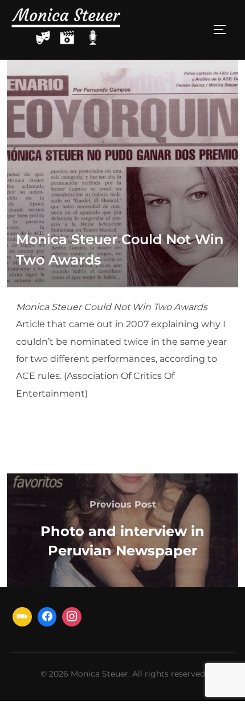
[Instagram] (71, 616)
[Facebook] (47, 616)
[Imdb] (22, 616)
